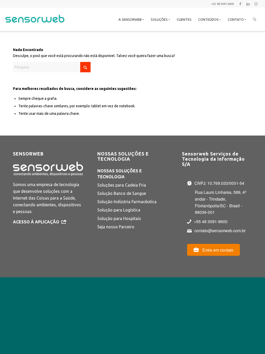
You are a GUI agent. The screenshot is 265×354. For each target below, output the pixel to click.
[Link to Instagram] (256, 4)
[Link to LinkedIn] (248, 4)
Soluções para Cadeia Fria (121, 185)
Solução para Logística (118, 210)
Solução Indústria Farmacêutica (127, 201)
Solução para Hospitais (119, 218)
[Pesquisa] (254, 19)
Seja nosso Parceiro (115, 226)
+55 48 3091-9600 (210, 221)
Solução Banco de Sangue (121, 193)
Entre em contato (217, 250)
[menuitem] (131, 19)
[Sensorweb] (34, 26)
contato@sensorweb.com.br (220, 230)
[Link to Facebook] (240, 4)
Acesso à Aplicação (36, 222)
